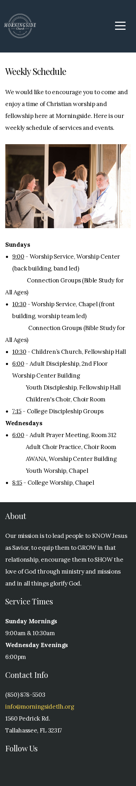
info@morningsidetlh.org (39, 706)
